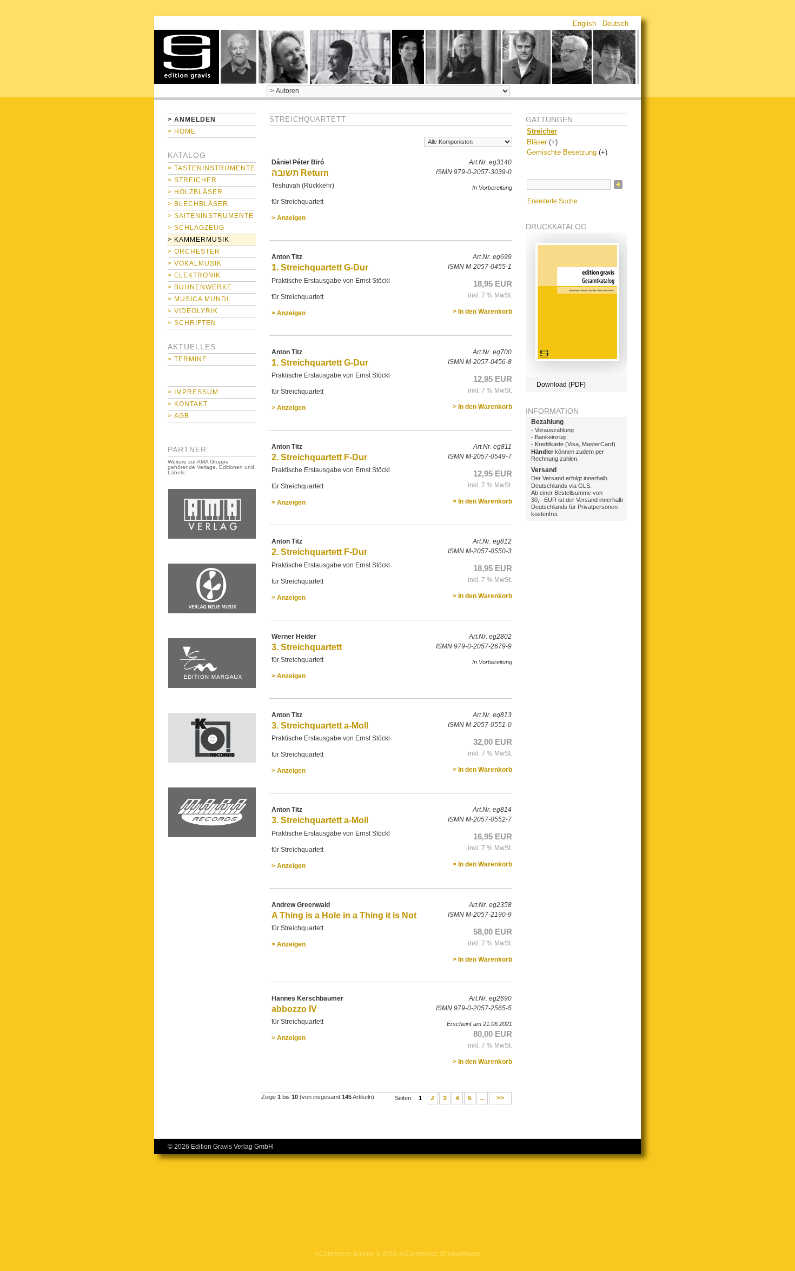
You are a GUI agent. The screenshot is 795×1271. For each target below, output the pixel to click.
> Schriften (192, 323)
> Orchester (194, 251)
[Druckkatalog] (576, 375)
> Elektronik (194, 275)
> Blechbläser (198, 204)
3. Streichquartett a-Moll (319, 725)
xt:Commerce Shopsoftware (439, 1253)
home (186, 57)
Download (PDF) (561, 384)
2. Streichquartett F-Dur (319, 457)
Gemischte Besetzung (562, 152)
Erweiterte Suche (552, 201)
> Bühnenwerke (200, 287)
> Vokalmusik (195, 263)
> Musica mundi (198, 299)
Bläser (537, 142)
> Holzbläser (195, 192)
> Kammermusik (198, 239)
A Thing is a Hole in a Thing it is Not (343, 915)
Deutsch (615, 23)
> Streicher (192, 180)
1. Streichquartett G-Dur (319, 267)
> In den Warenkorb (482, 311)
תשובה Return (300, 172)
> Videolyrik (193, 311)
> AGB (178, 416)
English (584, 23)
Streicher (542, 131)
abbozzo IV (294, 1009)
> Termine (187, 359)
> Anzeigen (288, 218)
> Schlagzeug (196, 227)
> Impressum (193, 392)
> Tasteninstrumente (211, 168)
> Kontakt (188, 404)
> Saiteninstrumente (211, 216)
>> (500, 1098)
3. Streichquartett (306, 647)
